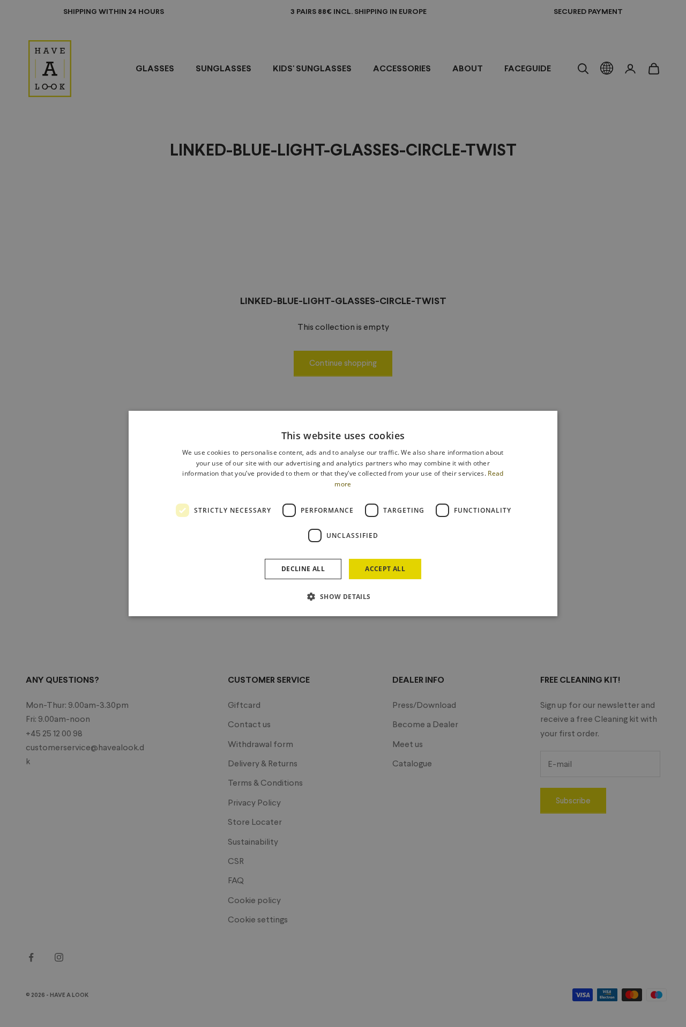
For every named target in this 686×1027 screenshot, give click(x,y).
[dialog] (343, 514)
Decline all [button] (303, 568)
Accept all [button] (385, 568)
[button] (342, 596)
